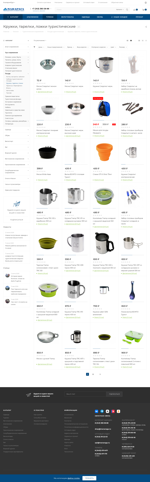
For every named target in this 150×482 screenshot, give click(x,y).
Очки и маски (8, 439)
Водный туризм (9, 448)
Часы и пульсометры (11, 445)
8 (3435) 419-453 (128, 457)
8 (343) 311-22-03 (101, 437)
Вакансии (68, 418)
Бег (4, 442)
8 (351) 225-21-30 (128, 448)
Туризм (6, 418)
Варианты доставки (41, 421)
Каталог (7, 410)
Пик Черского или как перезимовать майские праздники (19, 291)
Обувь (5, 427)
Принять (89, 478)
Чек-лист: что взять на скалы (19, 303)
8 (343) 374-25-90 (133, 424)
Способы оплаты (40, 418)
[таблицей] (146, 40)
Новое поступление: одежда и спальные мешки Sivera (16, 236)
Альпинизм (7, 424)
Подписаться (114, 394)
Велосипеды (8, 436)
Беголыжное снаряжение (12, 421)
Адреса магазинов (71, 433)
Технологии (68, 452)
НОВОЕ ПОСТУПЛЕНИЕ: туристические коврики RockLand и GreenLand (14, 258)
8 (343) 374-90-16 (132, 429)
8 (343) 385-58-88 (101, 423)
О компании (69, 414)
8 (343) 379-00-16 (128, 438)
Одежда (6, 414)
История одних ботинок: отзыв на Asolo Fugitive (17, 278)
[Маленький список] (127, 40)
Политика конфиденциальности (76, 427)
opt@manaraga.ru (102, 443)
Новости (7, 227)
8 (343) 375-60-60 (129, 434)
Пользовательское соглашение (76, 424)
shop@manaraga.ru (103, 429)
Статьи (6, 268)
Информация (70, 410)
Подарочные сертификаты (13, 452)
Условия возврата (40, 424)
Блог (66, 448)
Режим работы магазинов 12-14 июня (16, 247)
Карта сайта (68, 442)
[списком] (142, 40)
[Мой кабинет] (146, 3)
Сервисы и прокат (71, 436)
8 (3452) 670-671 (101, 450)
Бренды (67, 439)
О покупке (39, 410)
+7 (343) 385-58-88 (40, 9)
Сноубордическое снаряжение (15, 433)
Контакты (67, 421)
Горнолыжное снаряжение (13, 430)
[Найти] (127, 9)
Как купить (38, 414)
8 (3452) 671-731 (101, 455)
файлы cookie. (74, 478)
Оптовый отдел (70, 430)
